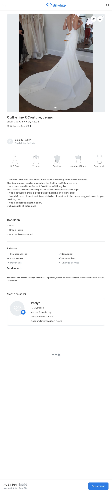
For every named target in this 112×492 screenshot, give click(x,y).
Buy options (98, 486)
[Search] (108, 5)
